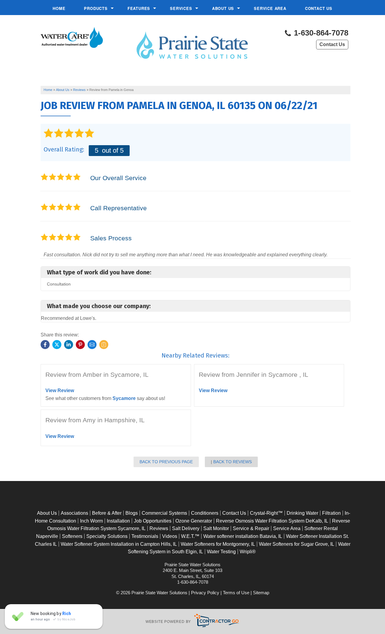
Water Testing (221, 551)
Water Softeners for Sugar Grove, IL (296, 544)
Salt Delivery (185, 528)
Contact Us (318, 8)
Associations (74, 513)
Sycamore (124, 398)
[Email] (92, 344)
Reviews (158, 528)
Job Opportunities (152, 520)
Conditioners (204, 513)
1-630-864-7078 (320, 33)
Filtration (331, 513)
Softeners (72, 536)
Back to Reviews (232, 461)
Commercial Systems (164, 513)
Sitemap (261, 592)
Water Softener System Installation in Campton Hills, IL (119, 544)
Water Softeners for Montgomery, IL (218, 544)
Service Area (270, 8)
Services (181, 8)
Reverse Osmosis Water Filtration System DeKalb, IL (272, 520)
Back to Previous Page (166, 461)
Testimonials (144, 536)
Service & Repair (251, 528)
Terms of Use (236, 592)
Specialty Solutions (107, 536)
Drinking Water (302, 513)
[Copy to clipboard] (103, 344)
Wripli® (248, 551)
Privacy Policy (205, 592)
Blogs (131, 513)
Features (139, 8)
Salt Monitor (216, 528)
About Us (223, 8)
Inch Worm (91, 520)
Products (95, 8)
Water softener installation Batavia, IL (242, 536)
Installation (118, 520)
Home (59, 8)
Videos (169, 536)
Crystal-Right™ (266, 513)
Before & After (107, 513)
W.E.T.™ (190, 536)
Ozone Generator (193, 520)
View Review (59, 390)
